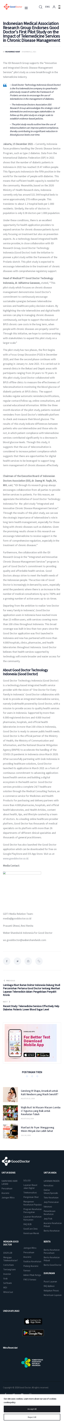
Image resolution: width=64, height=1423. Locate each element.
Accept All (32, 1409)
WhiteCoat (8, 1292)
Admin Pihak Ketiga (32, 1275)
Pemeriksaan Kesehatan (49, 1213)
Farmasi (26, 1270)
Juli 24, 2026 (26, 1135)
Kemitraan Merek (31, 1233)
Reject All (32, 1417)
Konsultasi (48, 1185)
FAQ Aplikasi (49, 1286)
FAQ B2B (27, 1224)
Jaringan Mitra (7, 1197)
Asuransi (5, 1193)
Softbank (7, 1283)
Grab (5, 1278)
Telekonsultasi (30, 1192)
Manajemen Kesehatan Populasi (32, 1203)
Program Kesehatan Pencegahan (32, 1211)
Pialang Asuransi (30, 1266)
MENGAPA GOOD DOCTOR (11, 1243)
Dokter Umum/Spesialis (51, 1191)
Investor (7, 1274)
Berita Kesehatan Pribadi (52, 1259)
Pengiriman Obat (31, 1197)
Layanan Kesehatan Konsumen (32, 1218)
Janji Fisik (48, 1218)
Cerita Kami (8, 1264)
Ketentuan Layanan (53, 1295)
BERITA (47, 1241)
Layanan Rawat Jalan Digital (30, 1186)
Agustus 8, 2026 (27, 1118)
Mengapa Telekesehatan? (10, 1259)
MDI (5, 1287)
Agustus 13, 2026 (28, 1098)
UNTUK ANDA (50, 1172)
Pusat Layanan (50, 1281)
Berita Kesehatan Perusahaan (52, 1251)
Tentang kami (9, 1269)
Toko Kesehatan (51, 1197)
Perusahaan (6, 1188)
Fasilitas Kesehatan (32, 1261)
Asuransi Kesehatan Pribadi (53, 1225)
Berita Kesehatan (52, 1230)
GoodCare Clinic (30, 1228)
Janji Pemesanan (51, 1202)
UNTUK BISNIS (8, 1172)
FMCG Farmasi (29, 1279)
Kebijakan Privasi (51, 1290)
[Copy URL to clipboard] (39, 961)
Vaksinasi (48, 1206)
